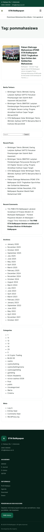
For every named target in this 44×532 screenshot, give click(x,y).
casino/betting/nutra (15, 367)
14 (8, 346)
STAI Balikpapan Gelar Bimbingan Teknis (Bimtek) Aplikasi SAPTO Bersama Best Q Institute (24, 121)
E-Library (4, 470)
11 (8, 338)
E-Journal (4, 467)
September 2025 (14, 253)
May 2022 (11, 311)
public (9, 384)
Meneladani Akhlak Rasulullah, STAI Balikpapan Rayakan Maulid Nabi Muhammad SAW (21, 191)
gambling (11, 373)
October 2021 (13, 320)
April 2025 (11, 264)
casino (10, 361)
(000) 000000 (5, 5)
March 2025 (12, 267)
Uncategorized (13, 387)
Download (4, 492)
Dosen (3, 495)
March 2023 (12, 297)
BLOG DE (11, 358)
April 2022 (11, 314)
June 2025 (11, 259)
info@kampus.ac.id (18, 5)
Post (9, 381)
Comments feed (13, 414)
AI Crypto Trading (14, 355)
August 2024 (12, 282)
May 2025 (11, 262)
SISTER (3, 473)
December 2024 (14, 273)
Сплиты (10, 393)
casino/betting (13, 364)
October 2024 (13, 279)
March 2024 (12, 285)
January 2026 (13, 244)
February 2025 (13, 270)
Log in (9, 408)
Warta (9, 390)
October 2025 (13, 250)
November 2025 (14, 247)
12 (8, 341)
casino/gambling (14, 370)
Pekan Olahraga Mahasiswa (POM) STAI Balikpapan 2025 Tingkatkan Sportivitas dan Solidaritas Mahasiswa (30, 55)
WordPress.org (13, 417)
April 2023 (11, 294)
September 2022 (14, 305)
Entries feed (12, 411)
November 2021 (13, 317)
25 (8, 349)
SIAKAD (3, 464)
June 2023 (11, 291)
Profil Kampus (5, 486)
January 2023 (13, 302)
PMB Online (7, 515)
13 (8, 343)
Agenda (3, 489)
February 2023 (13, 300)
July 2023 (11, 288)
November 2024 (14, 276)
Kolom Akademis (14, 376)
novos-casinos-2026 (15, 378)
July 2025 (11, 256)
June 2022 (11, 308)
